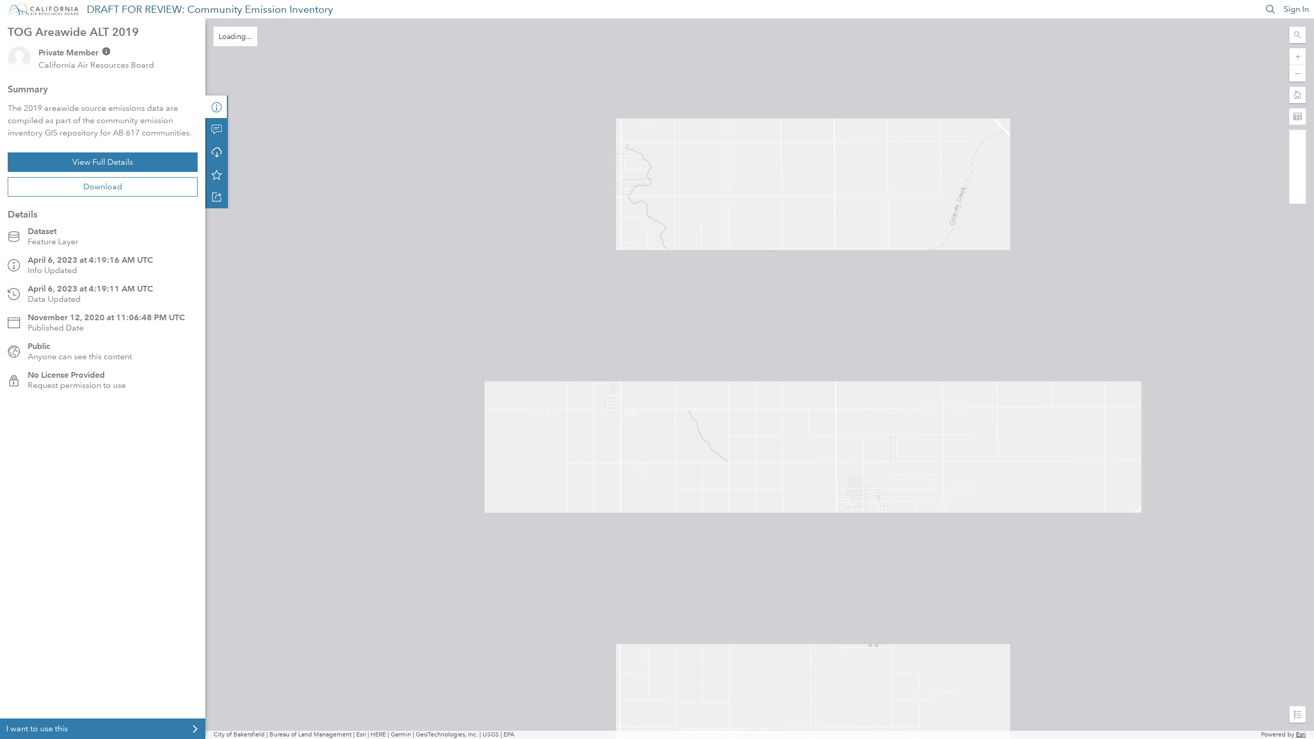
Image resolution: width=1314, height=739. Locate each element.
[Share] (216, 197)
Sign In (1296, 9)
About (216, 106)
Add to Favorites (216, 174)
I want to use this (37, 728)
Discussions (216, 129)
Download (102, 186)
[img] (106, 51)
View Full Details (102, 162)
